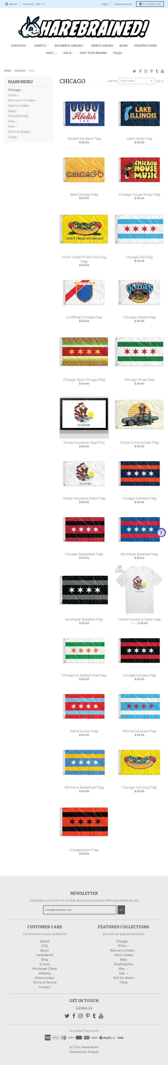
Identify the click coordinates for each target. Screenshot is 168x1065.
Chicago (20, 71)
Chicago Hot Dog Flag (139, 787)
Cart (152, 4)
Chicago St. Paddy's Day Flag (84, 675)
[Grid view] (158, 81)
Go (121, 909)
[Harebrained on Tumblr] (157, 71)
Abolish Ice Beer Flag (84, 138)
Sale (11, 126)
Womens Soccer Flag (139, 731)
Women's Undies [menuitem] (68, 45)
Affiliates (45, 973)
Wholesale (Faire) (44, 969)
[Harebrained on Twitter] (134, 71)
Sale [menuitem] (67, 53)
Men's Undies (18, 106)
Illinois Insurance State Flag (84, 498)
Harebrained (90, 1047)
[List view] (162, 81)
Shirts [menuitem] (40, 45)
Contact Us (84, 1008)
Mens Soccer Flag (84, 731)
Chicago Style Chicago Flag (84, 380)
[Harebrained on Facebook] (140, 71)
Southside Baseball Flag (84, 619)
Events (45, 964)
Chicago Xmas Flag (139, 380)
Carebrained (44, 955)
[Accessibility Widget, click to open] (161, 532)
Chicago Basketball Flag (84, 554)
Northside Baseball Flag (139, 554)
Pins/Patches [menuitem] (145, 45)
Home (7, 71)
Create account (123, 4)
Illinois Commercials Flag (139, 442)
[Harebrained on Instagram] (145, 71)
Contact (44, 987)
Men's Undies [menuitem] (102, 45)
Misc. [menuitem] (50, 53)
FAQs (12, 137)
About (44, 950)
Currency (28, 4)
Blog (44, 959)
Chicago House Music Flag (139, 194)
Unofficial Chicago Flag (84, 317)
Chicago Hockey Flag (139, 675)
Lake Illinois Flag (139, 138)
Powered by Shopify (84, 1052)
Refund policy (44, 978)
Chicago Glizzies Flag (139, 317)
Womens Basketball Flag (84, 787)
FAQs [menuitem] (117, 53)
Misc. (12, 121)
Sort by (112, 81)
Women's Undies (21, 100)
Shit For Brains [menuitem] (93, 53)
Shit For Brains (19, 132)
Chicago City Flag (139, 257)
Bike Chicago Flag (84, 194)
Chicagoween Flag (84, 850)
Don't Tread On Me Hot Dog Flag (84, 259)
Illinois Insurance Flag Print (84, 442)
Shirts (12, 95)
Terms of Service (45, 982)
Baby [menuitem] (123, 45)
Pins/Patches (18, 116)
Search (45, 941)
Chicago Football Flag (139, 498)
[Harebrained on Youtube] (162, 71)
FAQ (44, 946)
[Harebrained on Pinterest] (151, 71)
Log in (105, 4)
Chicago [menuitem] (18, 45)
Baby (12, 111)
